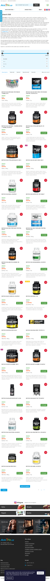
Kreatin (3, 529)
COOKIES (27, 555)
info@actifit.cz (5, 31)
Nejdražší (18, 72)
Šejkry (37, 526)
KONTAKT (27, 541)
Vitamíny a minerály (6, 527)
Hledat (36, 4)
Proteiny (4, 526)
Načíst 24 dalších (25, 486)
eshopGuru (47, 578)
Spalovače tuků (22, 527)
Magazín (3, 513)
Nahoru (4, 490)
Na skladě (25, 59)
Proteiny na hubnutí (23, 526)
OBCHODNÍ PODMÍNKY (12, 0)
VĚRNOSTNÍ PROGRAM (29, 543)
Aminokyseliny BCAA (5, 566)
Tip (25, 66)
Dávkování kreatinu (5, 562)
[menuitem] (10, 9)
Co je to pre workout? (5, 564)
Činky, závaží (38, 531)
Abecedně (33, 72)
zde (27, 574)
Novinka (25, 64)
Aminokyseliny (22, 531)
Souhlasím (40, 573)
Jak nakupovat (3, 0)
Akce (25, 61)
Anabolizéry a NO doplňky (7, 531)
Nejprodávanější (26, 72)
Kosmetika (38, 529)
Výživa (3, 507)
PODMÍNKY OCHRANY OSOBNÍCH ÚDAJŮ (33, 549)
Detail (20, 98)
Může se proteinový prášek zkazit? (8, 568)
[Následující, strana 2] (41, 490)
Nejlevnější (12, 72)
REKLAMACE (27, 553)
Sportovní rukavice (40, 527)
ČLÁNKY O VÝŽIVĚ (28, 545)
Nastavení (9, 578)
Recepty (29, 507)
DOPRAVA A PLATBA (29, 551)
